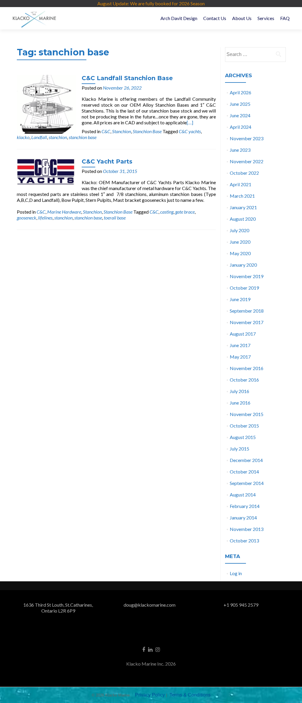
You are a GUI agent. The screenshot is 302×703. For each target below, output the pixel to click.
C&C (105, 131)
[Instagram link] (157, 649)
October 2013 (244, 540)
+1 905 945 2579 (241, 605)
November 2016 (246, 368)
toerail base (115, 217)
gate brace (185, 211)
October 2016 (244, 379)
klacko (23, 137)
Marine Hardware (64, 211)
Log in (236, 573)
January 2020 (243, 265)
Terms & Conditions (190, 694)
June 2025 (240, 104)
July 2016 (239, 391)
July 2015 (239, 448)
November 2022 (246, 161)
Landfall (39, 137)
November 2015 (246, 414)
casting (166, 211)
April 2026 (240, 92)
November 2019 (246, 276)
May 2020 (240, 253)
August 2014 (243, 494)
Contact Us (214, 18)
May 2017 (240, 356)
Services (265, 18)
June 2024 (240, 115)
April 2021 (240, 184)
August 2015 (243, 437)
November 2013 (246, 529)
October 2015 (244, 425)
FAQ (285, 18)
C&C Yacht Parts (107, 161)
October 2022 (244, 173)
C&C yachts (190, 131)
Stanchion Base (147, 131)
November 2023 (246, 138)
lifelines (45, 217)
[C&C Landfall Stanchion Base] (46, 103)
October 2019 (244, 288)
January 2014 (243, 517)
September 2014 (247, 483)
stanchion (58, 137)
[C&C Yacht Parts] (46, 171)
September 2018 (247, 310)
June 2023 (240, 150)
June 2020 (240, 242)
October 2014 (244, 471)
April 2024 (240, 127)
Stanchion (121, 131)
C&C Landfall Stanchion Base (127, 78)
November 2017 (246, 322)
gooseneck (26, 217)
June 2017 (240, 345)
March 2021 (242, 196)
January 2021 (243, 207)
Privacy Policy (150, 694)
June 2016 (240, 402)
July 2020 (239, 230)
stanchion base (82, 137)
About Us (242, 18)
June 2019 (240, 299)
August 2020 (243, 219)
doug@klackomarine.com (149, 605)
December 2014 (246, 460)
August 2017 (243, 333)
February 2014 (245, 506)
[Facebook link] (143, 649)
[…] (190, 122)
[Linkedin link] (150, 649)
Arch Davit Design (178, 18)
